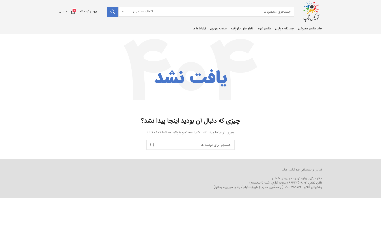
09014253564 (293, 187)
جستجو (112, 12)
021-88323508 (298, 182)
